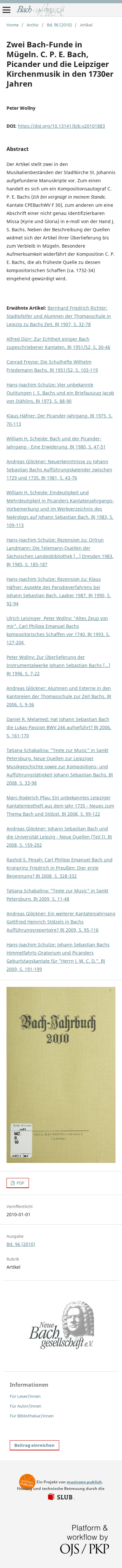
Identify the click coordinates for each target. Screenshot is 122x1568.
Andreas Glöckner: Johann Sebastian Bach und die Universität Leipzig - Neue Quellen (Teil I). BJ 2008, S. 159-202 (59, 836)
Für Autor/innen (25, 1406)
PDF (20, 1183)
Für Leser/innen (25, 1396)
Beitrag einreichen (34, 1445)
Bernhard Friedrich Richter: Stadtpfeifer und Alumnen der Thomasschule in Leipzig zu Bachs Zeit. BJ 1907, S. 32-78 (59, 316)
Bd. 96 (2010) (59, 25)
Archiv (33, 25)
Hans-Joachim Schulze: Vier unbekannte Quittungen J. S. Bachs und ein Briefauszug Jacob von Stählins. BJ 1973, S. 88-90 (60, 393)
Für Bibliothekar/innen (32, 1416)
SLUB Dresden (60, 1497)
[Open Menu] (6, 9)
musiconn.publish (27, 1482)
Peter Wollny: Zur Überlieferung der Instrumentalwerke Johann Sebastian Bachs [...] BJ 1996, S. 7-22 (58, 665)
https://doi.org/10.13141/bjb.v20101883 (61, 126)
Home (13, 25)
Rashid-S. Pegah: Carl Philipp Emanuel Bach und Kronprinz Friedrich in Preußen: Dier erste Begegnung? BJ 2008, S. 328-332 (60, 868)
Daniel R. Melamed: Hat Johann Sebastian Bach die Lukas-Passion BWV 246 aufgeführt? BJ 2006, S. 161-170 (59, 727)
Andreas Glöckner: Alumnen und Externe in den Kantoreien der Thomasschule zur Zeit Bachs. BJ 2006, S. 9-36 (59, 696)
